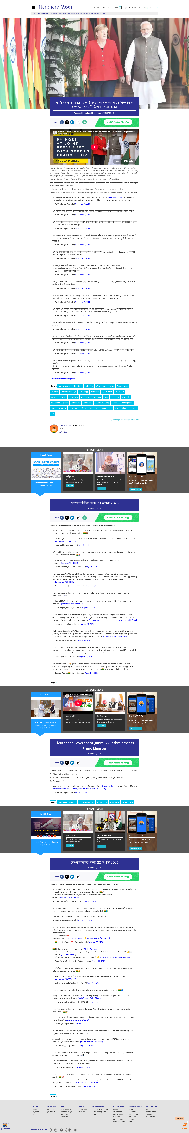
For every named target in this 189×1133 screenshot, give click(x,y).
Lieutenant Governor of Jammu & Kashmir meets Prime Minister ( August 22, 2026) (46, 725)
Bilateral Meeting (102, 402)
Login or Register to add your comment (124, 419)
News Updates (43, 13)
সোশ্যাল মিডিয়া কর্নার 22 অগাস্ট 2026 (94, 862)
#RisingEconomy (90, 949)
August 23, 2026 (84, 545)
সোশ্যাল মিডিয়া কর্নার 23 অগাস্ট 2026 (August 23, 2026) (46, 484)
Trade (53, 408)
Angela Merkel (64, 386)
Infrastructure (86, 408)
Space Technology (68, 391)
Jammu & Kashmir (86, 802)
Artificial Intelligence (59, 402)
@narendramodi (115, 197)
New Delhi (78, 386)
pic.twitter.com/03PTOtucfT (64, 979)
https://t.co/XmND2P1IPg (70, 563)
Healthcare (85, 397)
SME (52, 413)
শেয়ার (64, 432)
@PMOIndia (125, 957)
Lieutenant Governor (67, 802)
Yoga (106, 397)
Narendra (55, 7)
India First (89, 386)
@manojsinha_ (108, 786)
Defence (54, 391)
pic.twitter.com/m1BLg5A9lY (99, 938)
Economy (62, 408)
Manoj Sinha (102, 802)
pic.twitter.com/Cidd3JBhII (126, 620)
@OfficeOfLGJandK (74, 788)
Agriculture (73, 397)
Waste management (103, 408)
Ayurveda (97, 397)
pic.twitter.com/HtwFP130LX (64, 541)
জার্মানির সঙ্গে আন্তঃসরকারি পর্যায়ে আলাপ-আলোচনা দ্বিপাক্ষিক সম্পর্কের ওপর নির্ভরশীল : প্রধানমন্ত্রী (94, 105)
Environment (122, 386)
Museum (115, 397)
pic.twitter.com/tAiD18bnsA (77, 1020)
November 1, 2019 (82, 204)
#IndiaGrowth (83, 998)
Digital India (107, 391)
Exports (115, 402)
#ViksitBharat (95, 998)
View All (70, 486)
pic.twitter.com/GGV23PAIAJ (94, 788)
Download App (136, 489)
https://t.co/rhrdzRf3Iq (69, 897)
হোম (33, 13)
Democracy (75, 402)
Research (95, 391)
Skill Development (58, 397)
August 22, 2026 (81, 792)
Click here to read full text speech (62, 378)
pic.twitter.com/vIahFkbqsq (91, 1041)
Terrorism (87, 402)
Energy (134, 408)
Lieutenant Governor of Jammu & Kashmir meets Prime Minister (94, 746)
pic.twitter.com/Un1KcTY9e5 (73, 603)
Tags (53, 386)
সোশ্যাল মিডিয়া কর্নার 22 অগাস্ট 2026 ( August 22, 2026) (46, 843)
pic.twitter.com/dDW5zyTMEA (115, 636)
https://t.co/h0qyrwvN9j (110, 957)
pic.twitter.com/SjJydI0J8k (63, 582)
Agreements (108, 386)
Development (127, 402)
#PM (67, 938)
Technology (83, 391)
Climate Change (122, 408)
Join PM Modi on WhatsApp (118, 122)
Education (73, 408)
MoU (98, 386)
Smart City (119, 391)
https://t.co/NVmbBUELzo (87, 1082)
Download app (6, 1129)
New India (126, 397)
